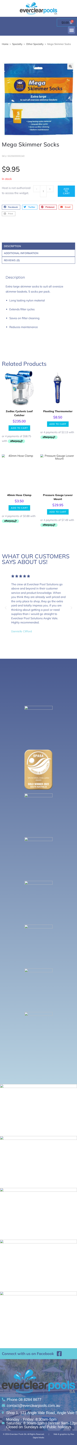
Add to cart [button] (19, 428)
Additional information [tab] (21, 253)
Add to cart (66, 191)
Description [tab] (12, 246)
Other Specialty (35, 43)
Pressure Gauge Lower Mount (58, 497)
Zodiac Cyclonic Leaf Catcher (19, 413)
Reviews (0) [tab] (12, 260)
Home (5, 43)
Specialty (17, 43)
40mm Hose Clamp (19, 495)
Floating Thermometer (58, 411)
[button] (71, 30)
